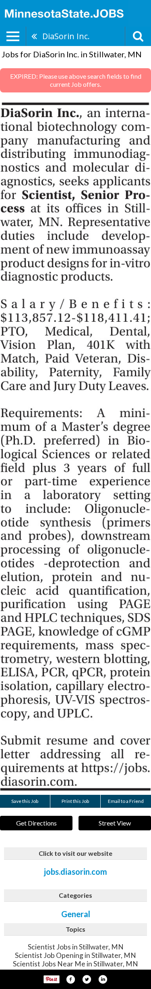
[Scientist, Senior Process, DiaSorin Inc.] (75, 447)
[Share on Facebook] (70, 979)
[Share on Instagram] (102, 979)
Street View (115, 823)
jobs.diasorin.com (75, 871)
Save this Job (24, 801)
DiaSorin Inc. (66, 36)
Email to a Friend (126, 801)
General (75, 914)
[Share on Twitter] (86, 979)
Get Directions (36, 823)
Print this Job (75, 801)
